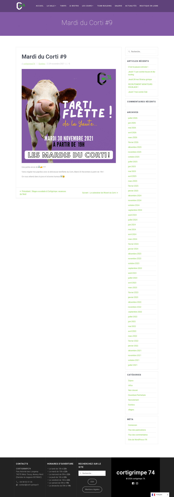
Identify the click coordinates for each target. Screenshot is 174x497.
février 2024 (133, 244)
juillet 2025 (132, 162)
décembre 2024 (134, 195)
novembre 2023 (134, 258)
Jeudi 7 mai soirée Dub (137, 92)
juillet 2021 (132, 365)
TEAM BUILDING (104, 6)
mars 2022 (132, 336)
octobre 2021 (133, 360)
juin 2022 (132, 321)
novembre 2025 (134, 152)
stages (131, 410)
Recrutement (133, 400)
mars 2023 (132, 287)
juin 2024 (132, 225)
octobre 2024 (133, 205)
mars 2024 (132, 239)
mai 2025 (132, 171)
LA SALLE (51, 6)
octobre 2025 (133, 157)
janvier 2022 (133, 346)
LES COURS (87, 6)
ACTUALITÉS (130, 6)
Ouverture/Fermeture (137, 395)
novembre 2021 (134, 355)
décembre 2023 (134, 254)
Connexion (132, 425)
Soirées (42, 64)
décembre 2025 (134, 147)
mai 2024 (132, 229)
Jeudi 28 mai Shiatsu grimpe (140, 79)
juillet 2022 (132, 317)
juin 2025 (132, 166)
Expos (130, 380)
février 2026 (133, 142)
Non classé (133, 390)
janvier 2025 (133, 191)
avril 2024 (132, 234)
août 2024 (132, 215)
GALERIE (118, 6)
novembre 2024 (134, 200)
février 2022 (133, 341)
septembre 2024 (135, 210)
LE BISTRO (74, 6)
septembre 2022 (135, 312)
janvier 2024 (133, 249)
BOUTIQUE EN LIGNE (149, 6)
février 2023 (133, 292)
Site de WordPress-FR (137, 440)
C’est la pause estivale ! (138, 67)
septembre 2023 (135, 268)
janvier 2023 (133, 297)
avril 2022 (132, 331)
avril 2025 (132, 176)
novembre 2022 (134, 307)
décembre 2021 (134, 350)
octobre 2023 (133, 263)
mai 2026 (132, 128)
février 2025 (133, 186)
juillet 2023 (132, 278)
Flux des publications (137, 430)
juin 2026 (132, 123)
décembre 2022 (134, 302)
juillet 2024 (132, 220)
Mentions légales (92, 489)
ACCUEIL (39, 6)
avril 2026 (132, 132)
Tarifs (63, 6)
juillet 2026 (132, 118)
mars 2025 (132, 181)
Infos (130, 385)
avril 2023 (132, 283)
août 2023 (132, 273)
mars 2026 (132, 137)
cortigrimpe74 (29, 64)
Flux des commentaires (138, 435)
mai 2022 (132, 326)
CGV (92, 482)
